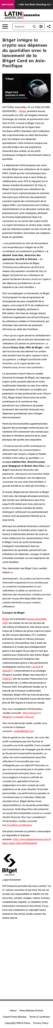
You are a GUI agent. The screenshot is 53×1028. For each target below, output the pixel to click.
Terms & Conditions (39, 1016)
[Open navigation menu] (5, 26)
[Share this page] (49, 26)
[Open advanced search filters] (41, 26)
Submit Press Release (14, 1016)
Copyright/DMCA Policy (17, 1023)
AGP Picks (7, 4)
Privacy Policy (40, 1023)
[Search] (34, 26)
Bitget (22, 111)
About (13, 1010)
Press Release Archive (31, 1010)
